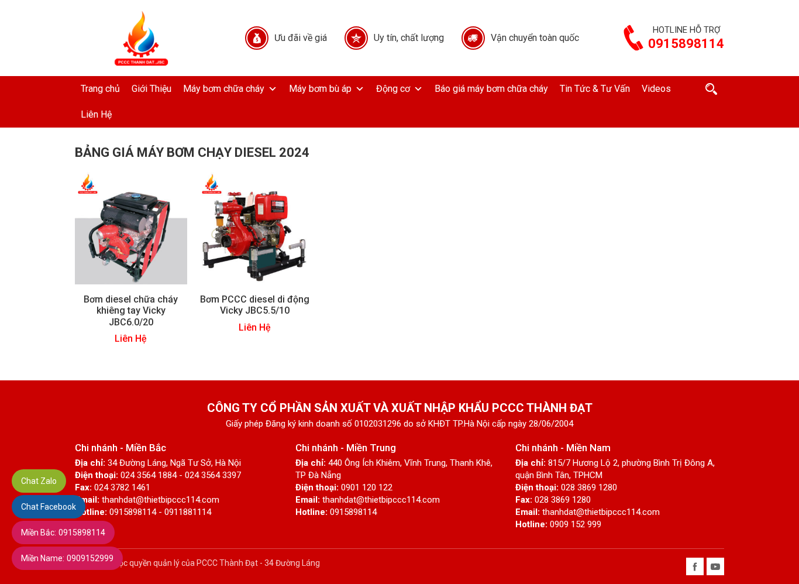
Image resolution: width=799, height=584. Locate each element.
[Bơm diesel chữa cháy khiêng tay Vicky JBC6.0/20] (131, 227)
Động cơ (393, 88)
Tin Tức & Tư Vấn (595, 88)
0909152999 (67, 558)
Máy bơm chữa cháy (223, 88)
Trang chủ (100, 88)
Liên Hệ (96, 114)
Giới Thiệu (151, 88)
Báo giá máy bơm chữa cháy (491, 88)
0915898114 (63, 532)
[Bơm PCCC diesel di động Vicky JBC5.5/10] (255, 227)
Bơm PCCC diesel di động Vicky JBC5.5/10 (254, 305)
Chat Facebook (48, 506)
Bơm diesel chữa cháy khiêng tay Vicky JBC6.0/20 (131, 310)
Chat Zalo (39, 481)
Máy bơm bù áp (320, 88)
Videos (656, 88)
